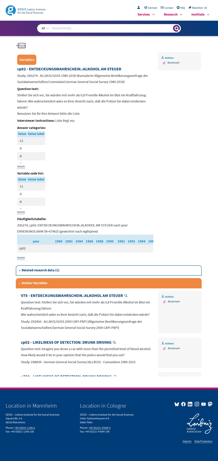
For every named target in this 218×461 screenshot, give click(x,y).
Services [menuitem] (144, 14)
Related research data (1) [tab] (40, 270)
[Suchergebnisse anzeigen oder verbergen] (176, 28)
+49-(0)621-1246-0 (24, 428)
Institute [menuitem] (198, 14)
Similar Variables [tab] (34, 283)
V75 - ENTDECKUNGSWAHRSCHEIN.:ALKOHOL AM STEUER (72, 296)
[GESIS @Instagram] (197, 404)
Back (21, 45)
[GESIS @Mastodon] (209, 404)
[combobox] (109, 28)
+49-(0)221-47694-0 (100, 428)
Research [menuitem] (170, 14)
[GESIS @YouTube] (203, 404)
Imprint (187, 441)
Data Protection (203, 441)
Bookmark (174, 62)
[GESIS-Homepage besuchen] (26, 10)
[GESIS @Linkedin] (190, 404)
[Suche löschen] (170, 28)
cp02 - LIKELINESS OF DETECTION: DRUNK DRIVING (66, 342)
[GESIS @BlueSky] (177, 404)
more (21, 166)
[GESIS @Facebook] (183, 404)
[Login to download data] (139, 8)
